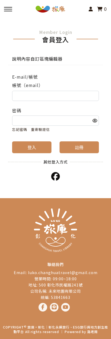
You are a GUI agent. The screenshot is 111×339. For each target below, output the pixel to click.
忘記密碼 (19, 129)
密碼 (16, 110)
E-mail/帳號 (25, 77)
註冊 (79, 147)
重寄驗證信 (40, 129)
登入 (31, 147)
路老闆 (92, 331)
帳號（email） (27, 85)
